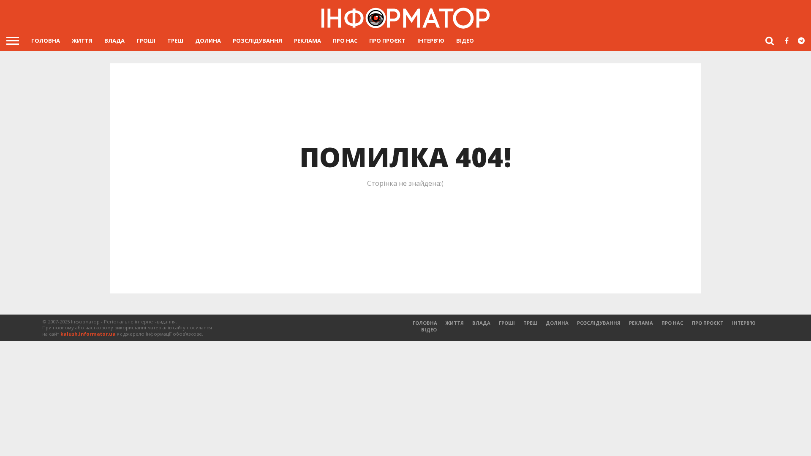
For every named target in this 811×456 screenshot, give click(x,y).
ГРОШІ (145, 40)
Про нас (345, 40)
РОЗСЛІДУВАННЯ (257, 40)
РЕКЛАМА (307, 40)
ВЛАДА (114, 40)
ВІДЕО (465, 40)
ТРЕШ (175, 40)
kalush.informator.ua (88, 334)
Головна (45, 40)
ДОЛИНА (208, 40)
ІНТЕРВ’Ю (430, 40)
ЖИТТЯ (82, 40)
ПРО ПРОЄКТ (387, 40)
